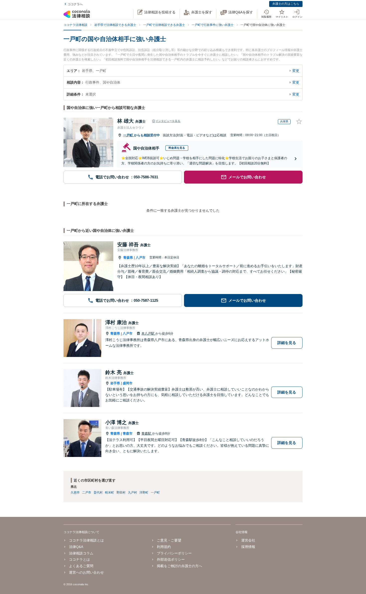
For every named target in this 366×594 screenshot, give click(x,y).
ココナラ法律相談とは (86, 540)
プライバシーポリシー (174, 553)
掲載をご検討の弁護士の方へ (179, 566)
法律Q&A (76, 547)
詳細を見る (286, 343)
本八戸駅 (148, 333)
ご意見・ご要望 (169, 540)
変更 (295, 71)
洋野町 (143, 492)
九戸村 (132, 492)
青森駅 (146, 433)
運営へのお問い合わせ (86, 572)
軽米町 (109, 492)
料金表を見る (177, 147)
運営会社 (248, 540)
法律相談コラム (81, 553)
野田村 (121, 492)
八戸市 (140, 257)
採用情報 (248, 547)
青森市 (127, 433)
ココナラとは (79, 559)
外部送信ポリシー (171, 559)
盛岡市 (127, 383)
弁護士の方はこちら (285, 3)
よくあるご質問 (81, 566)
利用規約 (164, 547)
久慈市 (75, 492)
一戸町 (128, 135)
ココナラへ (75, 4)
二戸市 (86, 492)
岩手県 (115, 383)
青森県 (128, 257)
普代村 (98, 492)
